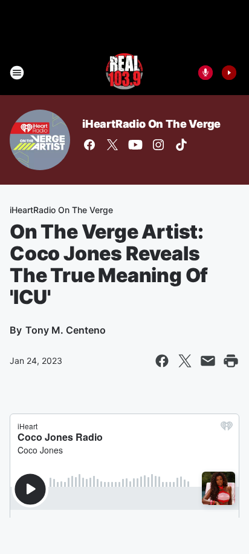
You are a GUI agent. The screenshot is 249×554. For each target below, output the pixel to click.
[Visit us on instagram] (158, 144)
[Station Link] (124, 72)
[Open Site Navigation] (17, 72)
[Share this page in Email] (207, 360)
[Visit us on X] (112, 144)
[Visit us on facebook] (89, 144)
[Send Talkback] (205, 72)
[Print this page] (230, 360)
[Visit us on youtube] (135, 144)
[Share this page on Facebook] (162, 360)
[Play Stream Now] (229, 72)
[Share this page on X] (184, 360)
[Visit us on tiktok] (181, 144)
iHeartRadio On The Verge (151, 123)
